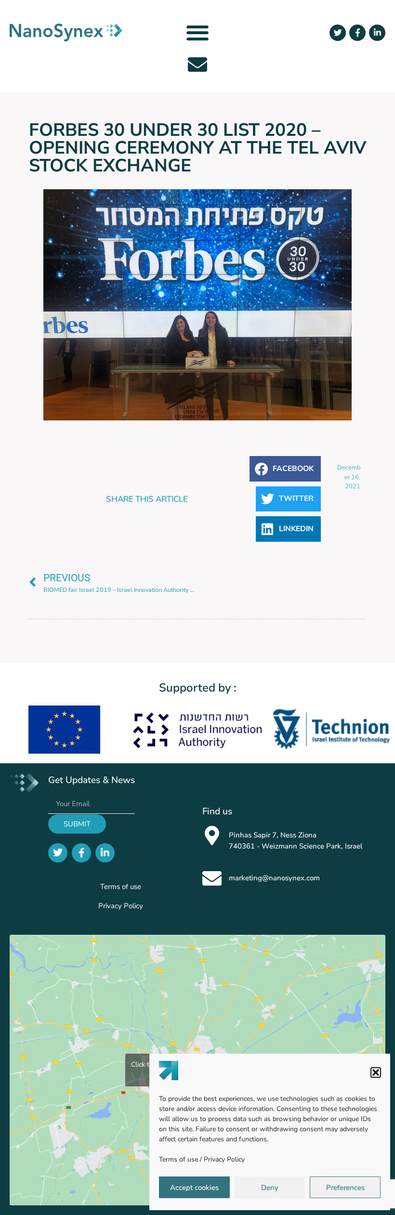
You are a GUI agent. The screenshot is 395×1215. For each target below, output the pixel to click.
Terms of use (178, 1159)
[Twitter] (337, 33)
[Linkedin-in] (377, 33)
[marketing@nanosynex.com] (212, 878)
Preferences (345, 1187)
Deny (269, 1187)
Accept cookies (194, 1187)
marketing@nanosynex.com (274, 878)
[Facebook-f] (357, 33)
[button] (376, 1072)
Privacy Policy (224, 1159)
